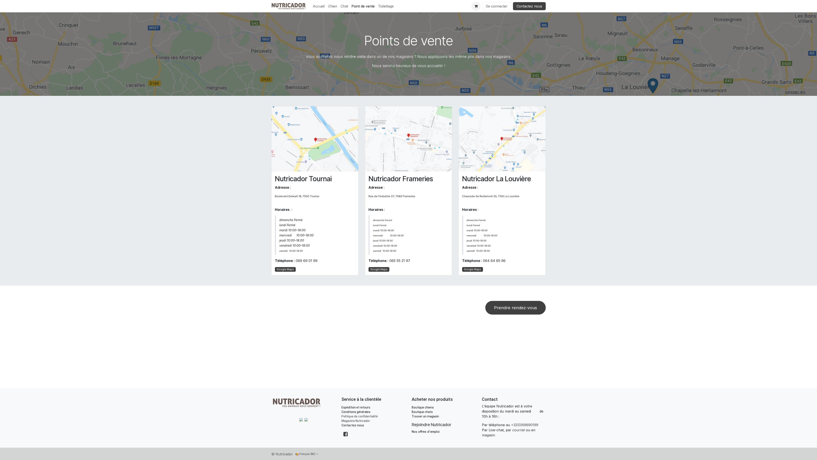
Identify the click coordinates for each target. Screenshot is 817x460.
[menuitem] (318, 6)
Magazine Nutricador (355, 421)
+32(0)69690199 (524, 425)
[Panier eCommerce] (475, 6)
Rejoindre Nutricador (431, 424)
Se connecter (497, 6)
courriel (518, 430)
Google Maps (285, 269)
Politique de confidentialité (359, 416)
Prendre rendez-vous (515, 307)
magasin (488, 435)
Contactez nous (529, 6)
